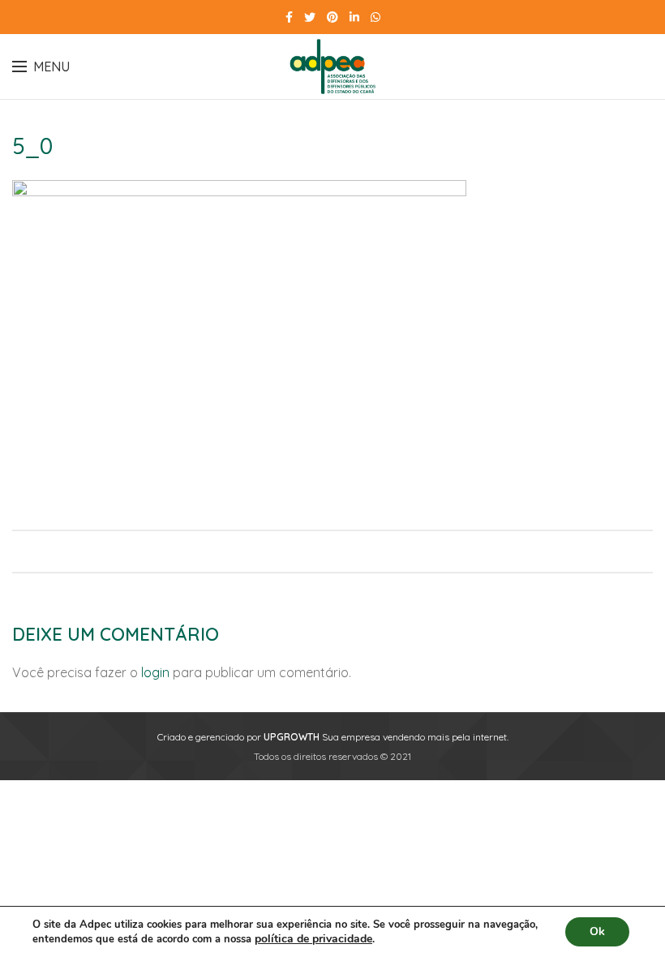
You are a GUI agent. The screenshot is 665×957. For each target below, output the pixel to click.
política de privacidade (313, 938)
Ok (597, 931)
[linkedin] (354, 17)
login (155, 672)
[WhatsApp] (375, 17)
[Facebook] (289, 17)
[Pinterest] (332, 17)
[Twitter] (309, 17)
